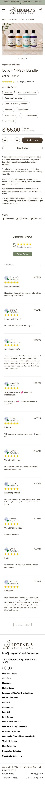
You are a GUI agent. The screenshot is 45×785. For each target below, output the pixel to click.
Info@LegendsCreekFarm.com (20, 653)
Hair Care (6, 683)
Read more (14, 368)
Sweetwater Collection (12, 756)
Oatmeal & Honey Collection (14, 726)
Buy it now (22, 148)
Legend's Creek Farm (28, 767)
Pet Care (6, 702)
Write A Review (22, 254)
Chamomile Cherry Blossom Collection (19, 736)
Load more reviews (23, 625)
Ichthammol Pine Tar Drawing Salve (17, 693)
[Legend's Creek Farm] (22, 10)
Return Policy (8, 774)
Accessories (7, 707)
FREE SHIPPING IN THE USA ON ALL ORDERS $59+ (22, 2)
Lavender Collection (11, 731)
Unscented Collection (11, 721)
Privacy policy (36, 774)
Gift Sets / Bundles (10, 697)
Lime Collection (9, 746)
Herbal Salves (8, 688)
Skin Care (6, 678)
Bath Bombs (7, 717)
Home (4, 19)
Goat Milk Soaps (9, 673)
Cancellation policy (34, 778)
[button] (40, 10)
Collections (13, 19)
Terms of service (9, 778)
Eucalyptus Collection (11, 751)
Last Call (6, 712)
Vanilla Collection (9, 741)
